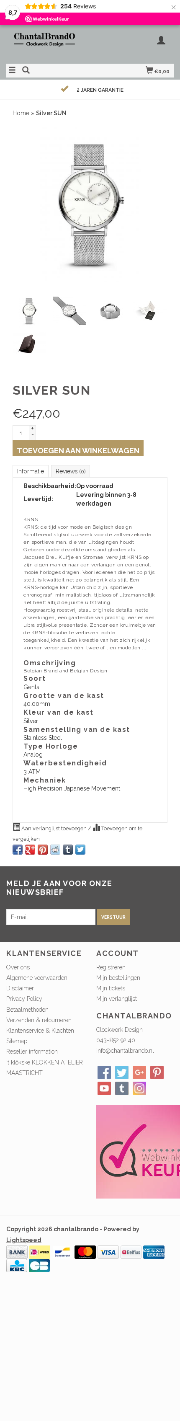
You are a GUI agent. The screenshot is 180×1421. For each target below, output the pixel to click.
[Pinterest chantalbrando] (157, 1072)
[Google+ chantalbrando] (139, 1072)
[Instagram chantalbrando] (139, 1088)
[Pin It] (43, 850)
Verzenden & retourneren (39, 1020)
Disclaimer (20, 988)
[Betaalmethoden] (17, 1251)
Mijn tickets (110, 988)
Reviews (70, 471)
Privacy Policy (24, 998)
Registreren (111, 967)
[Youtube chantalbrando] (104, 1088)
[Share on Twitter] (80, 850)
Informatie (30, 471)
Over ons (18, 967)
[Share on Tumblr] (68, 850)
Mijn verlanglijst (116, 998)
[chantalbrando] (48, 43)
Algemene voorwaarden (36, 977)
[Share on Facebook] (18, 850)
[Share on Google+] (30, 850)
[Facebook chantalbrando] (104, 1072)
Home (21, 113)
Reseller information (32, 1051)
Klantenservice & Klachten (40, 1030)
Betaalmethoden (27, 1009)
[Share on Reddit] (55, 850)
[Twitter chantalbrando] (122, 1072)
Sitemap (16, 1041)
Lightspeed (23, 1240)
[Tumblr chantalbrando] (122, 1088)
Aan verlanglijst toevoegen (54, 828)
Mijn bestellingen (118, 977)
